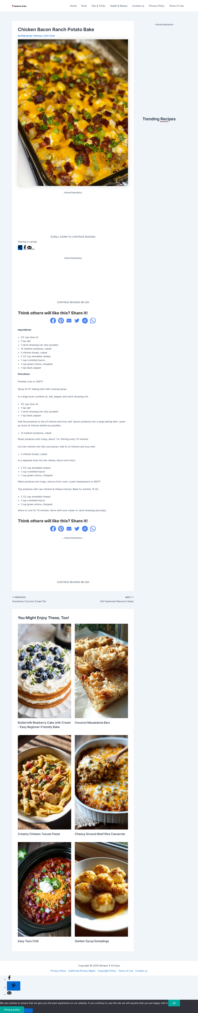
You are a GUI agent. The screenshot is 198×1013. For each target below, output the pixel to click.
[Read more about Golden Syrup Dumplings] (101, 889)
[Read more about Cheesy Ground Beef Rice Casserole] (101, 782)
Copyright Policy (107, 970)
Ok (174, 1003)
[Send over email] (9, 994)
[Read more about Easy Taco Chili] (44, 889)
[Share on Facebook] (53, 320)
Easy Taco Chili (28, 941)
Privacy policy (12, 1009)
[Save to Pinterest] (13, 986)
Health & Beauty (119, 5)
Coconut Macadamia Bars (92, 722)
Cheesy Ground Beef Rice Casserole (100, 834)
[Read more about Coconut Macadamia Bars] (101, 670)
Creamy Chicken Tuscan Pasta (39, 834)
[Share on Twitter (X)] (77, 320)
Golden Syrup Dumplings (92, 941)
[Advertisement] (73, 214)
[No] (28, 1010)
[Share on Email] (69, 320)
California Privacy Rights (81, 970)
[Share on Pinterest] (61, 320)
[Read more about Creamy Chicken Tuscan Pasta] (44, 782)
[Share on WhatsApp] (93, 320)
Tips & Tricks (98, 5)
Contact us (138, 5)
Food (84, 5)
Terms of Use (176, 5)
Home (73, 5)
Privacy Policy (156, 5)
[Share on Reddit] (85, 320)
